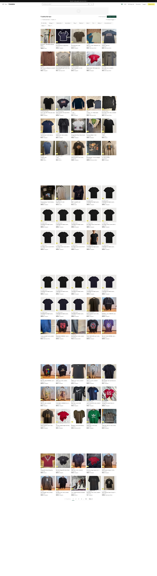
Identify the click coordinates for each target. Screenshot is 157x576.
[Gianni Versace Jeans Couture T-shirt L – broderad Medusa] (109, 483)
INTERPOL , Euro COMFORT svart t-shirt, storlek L (109, 313)
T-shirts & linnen (46, 19)
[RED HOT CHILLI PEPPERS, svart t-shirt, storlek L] (48, 371)
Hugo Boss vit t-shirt (60, 202)
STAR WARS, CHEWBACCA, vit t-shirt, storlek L (62, 403)
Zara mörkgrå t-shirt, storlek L (47, 492)
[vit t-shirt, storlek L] (109, 148)
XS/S (87, 111)
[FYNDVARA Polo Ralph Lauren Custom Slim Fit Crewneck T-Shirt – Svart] (94, 192)
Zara (58, 379)
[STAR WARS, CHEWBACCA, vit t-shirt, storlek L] (63, 394)
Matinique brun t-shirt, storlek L (77, 336)
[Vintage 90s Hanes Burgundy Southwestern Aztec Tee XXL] (48, 460)
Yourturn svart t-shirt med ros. (47, 135)
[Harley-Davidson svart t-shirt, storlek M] (48, 416)
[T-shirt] (109, 125)
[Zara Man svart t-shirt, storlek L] (63, 483)
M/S (56, 424)
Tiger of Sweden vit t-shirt (76, 68)
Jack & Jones (60, 156)
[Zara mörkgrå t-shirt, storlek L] (48, 483)
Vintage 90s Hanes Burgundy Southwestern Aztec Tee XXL (47, 470)
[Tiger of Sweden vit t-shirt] (78, 58)
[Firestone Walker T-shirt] (94, 125)
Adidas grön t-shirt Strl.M (92, 425)
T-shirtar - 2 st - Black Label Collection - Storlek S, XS (92, 112)
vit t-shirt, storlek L (106, 157)
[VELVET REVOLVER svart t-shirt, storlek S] (94, 327)
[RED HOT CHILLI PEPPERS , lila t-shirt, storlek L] (109, 327)
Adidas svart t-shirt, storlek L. (62, 135)
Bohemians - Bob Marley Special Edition (47, 45)
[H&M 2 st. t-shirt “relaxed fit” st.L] (94, 36)
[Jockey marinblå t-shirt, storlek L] (48, 327)
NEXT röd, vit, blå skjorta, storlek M (48, 68)
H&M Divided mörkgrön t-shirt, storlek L (108, 470)
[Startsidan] (11, 4)
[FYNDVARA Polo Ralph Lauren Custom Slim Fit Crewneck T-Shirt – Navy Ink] (94, 282)
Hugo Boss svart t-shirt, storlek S (93, 492)
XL (56, 44)
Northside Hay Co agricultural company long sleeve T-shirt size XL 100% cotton (63, 45)
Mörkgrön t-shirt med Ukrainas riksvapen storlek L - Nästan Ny (77, 425)
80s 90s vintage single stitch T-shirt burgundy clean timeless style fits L (94, 470)
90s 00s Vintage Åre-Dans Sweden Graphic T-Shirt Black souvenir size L (63, 470)
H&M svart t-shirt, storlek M (77, 470)
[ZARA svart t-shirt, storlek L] (63, 371)
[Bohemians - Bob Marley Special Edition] (48, 36)
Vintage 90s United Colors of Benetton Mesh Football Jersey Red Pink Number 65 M (108, 403)
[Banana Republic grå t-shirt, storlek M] (63, 58)
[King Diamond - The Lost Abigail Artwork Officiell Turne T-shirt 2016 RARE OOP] (94, 148)
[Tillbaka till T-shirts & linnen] (41, 20)
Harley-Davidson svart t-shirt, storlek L (77, 157)
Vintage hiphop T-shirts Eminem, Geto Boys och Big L (47, 202)
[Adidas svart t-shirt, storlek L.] (63, 125)
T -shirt (72, 112)
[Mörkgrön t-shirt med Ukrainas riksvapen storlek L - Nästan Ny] (78, 416)
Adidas (58, 133)
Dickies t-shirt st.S (105, 45)
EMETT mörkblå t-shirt (75, 202)
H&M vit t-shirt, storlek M (46, 403)
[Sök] (88, 4)
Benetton (105, 401)
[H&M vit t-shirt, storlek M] (48, 394)
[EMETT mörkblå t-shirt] (78, 192)
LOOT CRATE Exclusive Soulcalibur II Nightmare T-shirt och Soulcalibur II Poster (78, 492)
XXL (41, 468)
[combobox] (66, 4)
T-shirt (103, 135)
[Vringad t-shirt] (48, 148)
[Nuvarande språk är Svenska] (122, 4)
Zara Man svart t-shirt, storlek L (62, 492)
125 (86, 498)
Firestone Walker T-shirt (91, 135)
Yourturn (43, 133)
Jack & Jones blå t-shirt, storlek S (93, 403)
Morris (105, 66)
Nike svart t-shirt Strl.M (76, 403)
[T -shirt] (78, 103)
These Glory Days (45, 111)
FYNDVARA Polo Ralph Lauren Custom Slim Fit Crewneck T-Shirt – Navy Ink (94, 291)
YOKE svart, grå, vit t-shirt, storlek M (109, 425)
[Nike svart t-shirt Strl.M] (78, 394)
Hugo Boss (60, 200)
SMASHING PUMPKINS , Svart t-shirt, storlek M (62, 336)
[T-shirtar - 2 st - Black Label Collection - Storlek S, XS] (94, 103)
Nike (74, 401)
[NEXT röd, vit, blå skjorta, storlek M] (48, 58)
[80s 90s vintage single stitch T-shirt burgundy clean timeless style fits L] (94, 460)
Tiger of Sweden (76, 66)
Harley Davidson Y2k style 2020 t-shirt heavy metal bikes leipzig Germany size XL (63, 112)
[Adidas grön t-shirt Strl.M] (94, 416)
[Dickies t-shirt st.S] (109, 36)
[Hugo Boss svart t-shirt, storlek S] (94, 483)
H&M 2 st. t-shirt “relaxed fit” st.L (93, 45)
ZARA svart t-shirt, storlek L (61, 380)
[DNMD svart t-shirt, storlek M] (78, 371)
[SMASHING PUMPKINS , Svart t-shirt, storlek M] (63, 327)
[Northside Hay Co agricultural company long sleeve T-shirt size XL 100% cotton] (63, 36)
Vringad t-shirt (43, 157)
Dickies (104, 44)
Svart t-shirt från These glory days (48, 112)
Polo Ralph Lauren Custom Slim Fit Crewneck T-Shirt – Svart (93, 224)
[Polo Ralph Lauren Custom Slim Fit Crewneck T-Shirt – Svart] (94, 215)
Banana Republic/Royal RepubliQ (63, 66)
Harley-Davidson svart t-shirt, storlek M (47, 425)
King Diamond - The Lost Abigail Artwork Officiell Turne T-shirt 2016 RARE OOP (94, 157)
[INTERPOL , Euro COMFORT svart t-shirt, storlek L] (109, 304)
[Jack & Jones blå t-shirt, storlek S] (94, 394)
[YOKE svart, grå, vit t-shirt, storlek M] (109, 416)
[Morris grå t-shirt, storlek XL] (109, 58)
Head (43, 379)
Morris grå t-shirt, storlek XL (107, 68)
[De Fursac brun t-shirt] (78, 36)
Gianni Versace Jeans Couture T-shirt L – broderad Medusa (108, 492)
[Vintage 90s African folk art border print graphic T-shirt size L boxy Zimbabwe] (78, 125)
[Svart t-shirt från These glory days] (48, 103)
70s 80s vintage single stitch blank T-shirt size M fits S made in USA (63, 425)
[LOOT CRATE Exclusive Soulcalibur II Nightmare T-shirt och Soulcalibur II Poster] (78, 483)
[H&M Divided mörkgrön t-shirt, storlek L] (109, 460)
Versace (104, 491)
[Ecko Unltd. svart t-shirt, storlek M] (109, 103)
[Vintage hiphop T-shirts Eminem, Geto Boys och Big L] (48, 192)
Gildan (59, 44)
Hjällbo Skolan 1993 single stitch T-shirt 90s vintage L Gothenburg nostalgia (94, 68)
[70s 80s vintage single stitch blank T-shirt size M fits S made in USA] (63, 416)
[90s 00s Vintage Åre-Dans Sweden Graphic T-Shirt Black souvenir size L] (63, 460)
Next (43, 66)
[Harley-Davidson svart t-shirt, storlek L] (78, 148)
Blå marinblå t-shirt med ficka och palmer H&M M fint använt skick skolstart (109, 380)
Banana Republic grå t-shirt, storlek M (63, 68)
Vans (89, 379)
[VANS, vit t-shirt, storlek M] (94, 371)
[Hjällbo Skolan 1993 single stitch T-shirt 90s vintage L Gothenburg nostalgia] (94, 58)
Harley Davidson (61, 111)
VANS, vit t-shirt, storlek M (92, 380)
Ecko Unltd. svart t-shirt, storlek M (109, 112)
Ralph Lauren (90, 200)
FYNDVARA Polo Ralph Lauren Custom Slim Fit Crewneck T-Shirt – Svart (94, 202)
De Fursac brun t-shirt (75, 45)
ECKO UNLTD (106, 111)
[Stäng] (156, 1)
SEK (125, 4)
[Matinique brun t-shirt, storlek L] (78, 327)
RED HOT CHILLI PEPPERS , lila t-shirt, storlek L (108, 336)
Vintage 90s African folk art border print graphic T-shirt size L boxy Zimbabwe (78, 135)
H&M (89, 44)
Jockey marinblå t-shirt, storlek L (47, 336)
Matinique (74, 334)
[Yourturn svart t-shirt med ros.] (48, 125)
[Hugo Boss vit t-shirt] (63, 192)
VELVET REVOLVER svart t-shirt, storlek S (93, 336)
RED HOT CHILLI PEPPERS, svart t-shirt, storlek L (48, 380)
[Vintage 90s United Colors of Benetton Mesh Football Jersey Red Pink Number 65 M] (109, 394)
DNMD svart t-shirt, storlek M (77, 380)
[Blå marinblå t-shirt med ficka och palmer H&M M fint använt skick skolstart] (109, 371)
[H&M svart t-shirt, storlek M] (78, 460)
